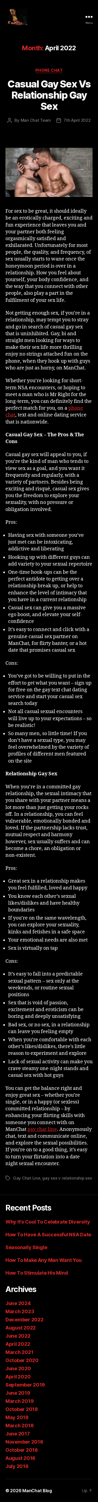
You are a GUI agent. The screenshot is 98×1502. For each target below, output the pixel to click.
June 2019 (17, 1393)
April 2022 (17, 1344)
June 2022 (17, 1336)
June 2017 (17, 1434)
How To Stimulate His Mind (36, 1273)
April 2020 (17, 1376)
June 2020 (18, 1368)
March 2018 (19, 1425)
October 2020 (22, 1360)
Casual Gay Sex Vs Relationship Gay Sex (49, 95)
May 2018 (17, 1417)
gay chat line (42, 1129)
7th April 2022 (77, 120)
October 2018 (21, 1409)
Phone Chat (49, 70)
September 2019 (25, 1385)
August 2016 (20, 1458)
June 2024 (18, 1303)
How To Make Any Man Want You (43, 1260)
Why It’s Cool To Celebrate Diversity (48, 1222)
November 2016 (24, 1442)
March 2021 (19, 1352)
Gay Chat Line (26, 1178)
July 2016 (17, 1466)
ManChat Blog (37, 1490)
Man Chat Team (36, 120)
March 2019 (19, 1401)
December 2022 (24, 1319)
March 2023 (19, 1311)
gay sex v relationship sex (67, 1178)
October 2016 (21, 1450)
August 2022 (20, 1328)
